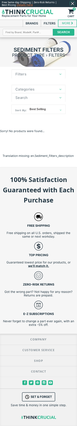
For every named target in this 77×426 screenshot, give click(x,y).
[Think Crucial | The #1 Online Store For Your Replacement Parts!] (27, 12)
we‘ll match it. (38, 266)
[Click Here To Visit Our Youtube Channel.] (50, 382)
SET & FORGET (41, 397)
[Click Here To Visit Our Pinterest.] (37, 382)
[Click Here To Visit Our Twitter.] (31, 382)
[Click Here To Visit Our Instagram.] (44, 382)
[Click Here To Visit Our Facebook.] (24, 382)
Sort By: (21, 110)
